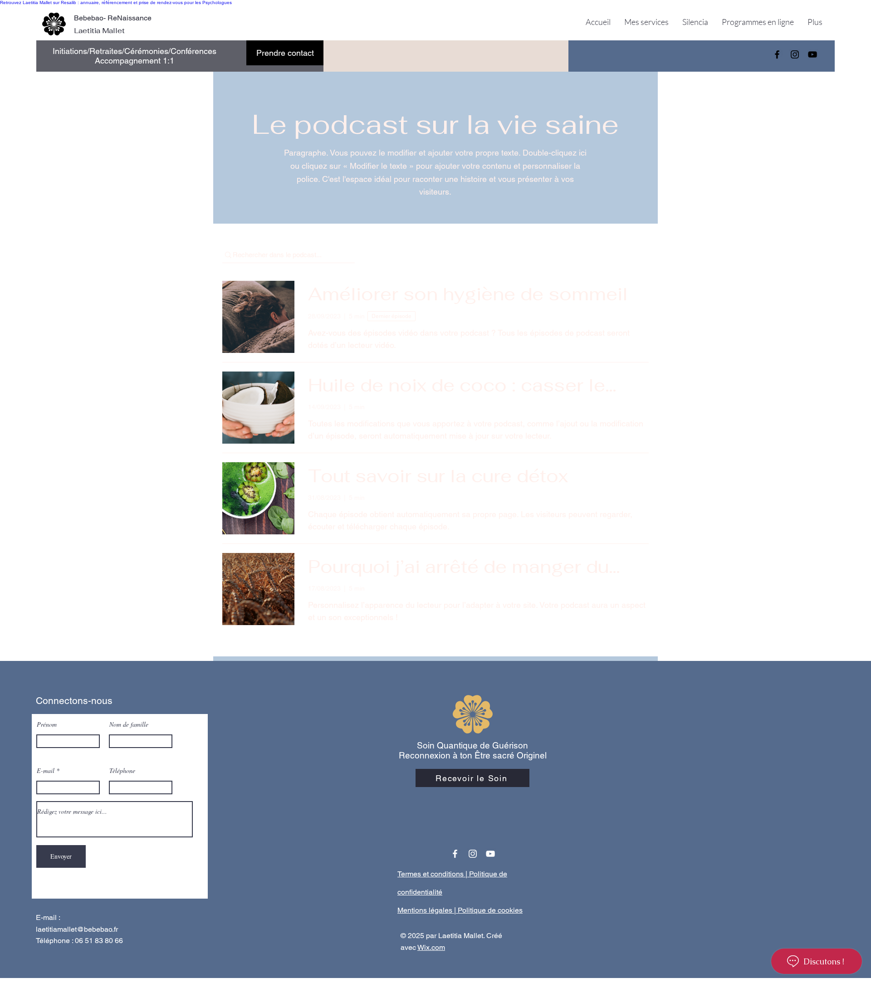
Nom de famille (128, 724)
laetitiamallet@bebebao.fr (77, 929)
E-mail (45, 771)
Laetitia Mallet (100, 30)
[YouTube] (812, 54)
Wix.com (431, 947)
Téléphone (122, 771)
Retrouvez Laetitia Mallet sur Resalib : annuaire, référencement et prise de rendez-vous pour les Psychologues (116, 2)
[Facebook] (777, 54)
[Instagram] (794, 54)
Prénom (47, 724)
